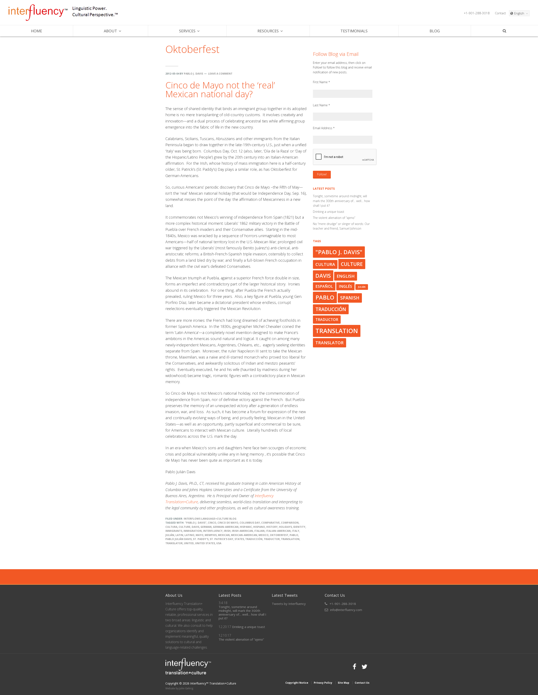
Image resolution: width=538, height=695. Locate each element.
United (189, 543)
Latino (189, 535)
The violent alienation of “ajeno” (334, 218)
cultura (171, 527)
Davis (195, 527)
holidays (285, 527)
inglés (345, 286)
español (324, 286)
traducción (253, 539)
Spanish (349, 298)
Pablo (294, 535)
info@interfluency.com (346, 610)
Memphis (211, 535)
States (239, 539)
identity (299, 527)
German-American (226, 527)
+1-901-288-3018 (477, 13)
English (346, 276)
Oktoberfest (279, 535)
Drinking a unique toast (328, 212)
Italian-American (278, 531)
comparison (290, 522)
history (272, 527)
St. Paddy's (200, 539)
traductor (272, 539)
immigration (192, 531)
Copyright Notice (296, 682)
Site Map (343, 682)
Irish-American (242, 531)
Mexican (224, 535)
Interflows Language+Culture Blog (210, 518)
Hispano (259, 527)
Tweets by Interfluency (289, 604)
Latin (179, 535)
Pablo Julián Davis (178, 539)
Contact (500, 13)
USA (218, 543)
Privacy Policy (323, 682)
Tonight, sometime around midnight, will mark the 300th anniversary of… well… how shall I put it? (341, 201)
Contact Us (362, 682)
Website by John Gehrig (179, 688)
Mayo (199, 535)
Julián (169, 535)
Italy (295, 531)
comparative (270, 522)
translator (174, 543)
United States (205, 543)
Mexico (263, 535)
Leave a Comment (220, 73)
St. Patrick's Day (221, 539)
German (206, 527)
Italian (259, 531)
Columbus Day (250, 522)
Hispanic (246, 527)
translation (290, 539)
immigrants (173, 531)
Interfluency (38, 12)
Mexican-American (244, 535)
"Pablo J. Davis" (196, 522)
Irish (227, 531)
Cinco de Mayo (228, 522)
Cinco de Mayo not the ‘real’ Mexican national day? (220, 89)
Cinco (212, 522)
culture (184, 527)
